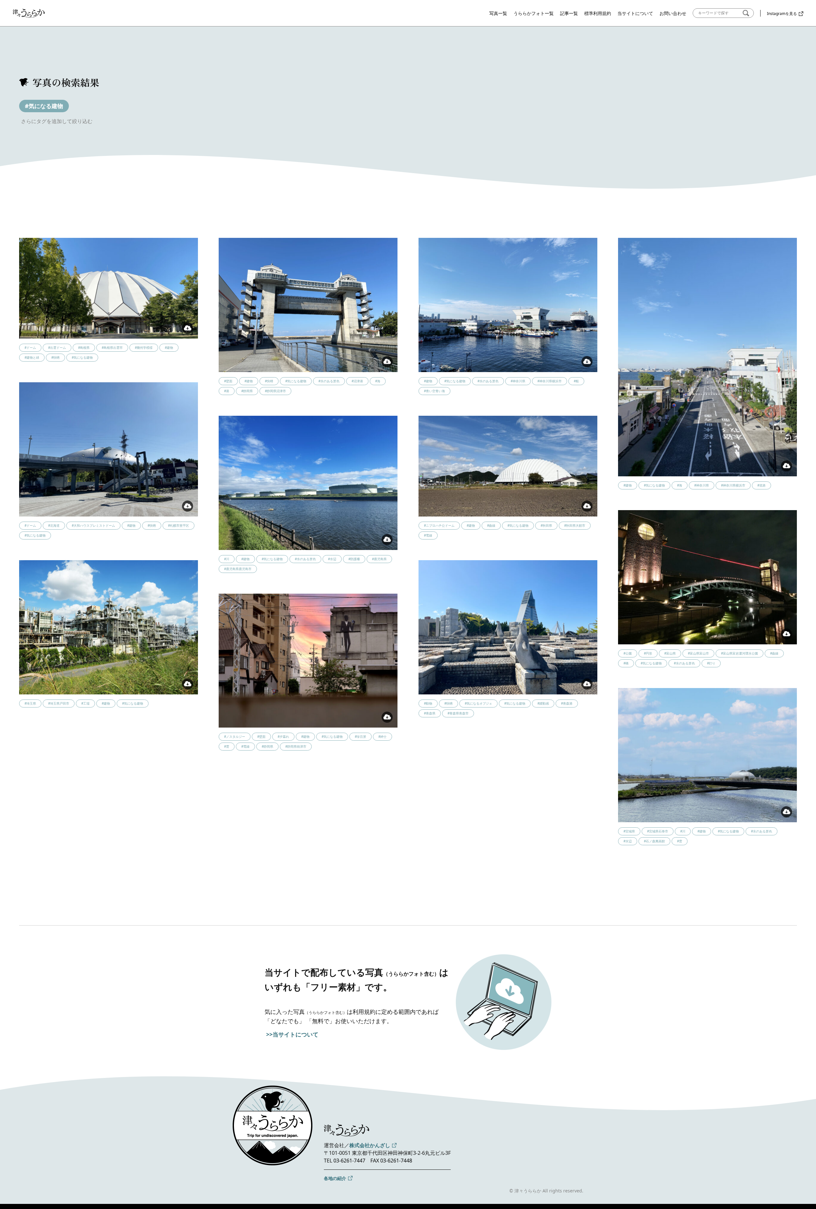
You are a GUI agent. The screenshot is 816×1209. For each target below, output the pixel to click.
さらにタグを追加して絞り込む (56, 121)
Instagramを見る (782, 13)
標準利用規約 (597, 13)
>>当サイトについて (292, 1034)
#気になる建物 (44, 106)
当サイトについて (635, 13)
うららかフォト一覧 (534, 13)
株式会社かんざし (369, 1145)
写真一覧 (498, 13)
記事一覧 (569, 13)
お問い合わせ (672, 13)
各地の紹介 (335, 1178)
